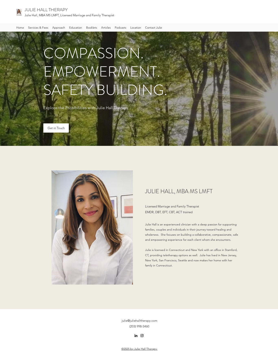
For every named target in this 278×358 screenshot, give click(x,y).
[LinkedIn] (136, 336)
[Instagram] (142, 336)
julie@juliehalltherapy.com (139, 321)
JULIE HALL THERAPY (46, 10)
